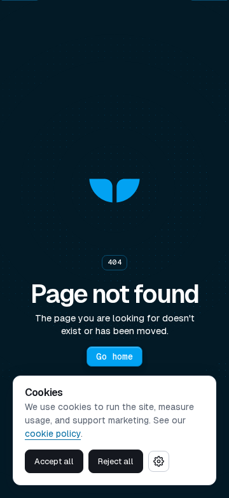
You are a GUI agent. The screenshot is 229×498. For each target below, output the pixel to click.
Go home (114, 356)
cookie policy (53, 433)
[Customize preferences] (158, 461)
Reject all (116, 461)
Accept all (54, 461)
